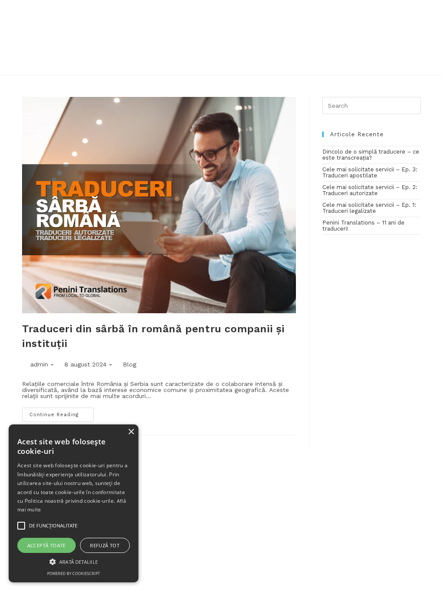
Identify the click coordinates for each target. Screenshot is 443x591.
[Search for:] (371, 105)
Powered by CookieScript (73, 573)
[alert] (73, 503)
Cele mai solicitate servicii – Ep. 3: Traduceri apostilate (369, 172)
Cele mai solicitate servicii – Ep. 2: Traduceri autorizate (369, 190)
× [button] (131, 432)
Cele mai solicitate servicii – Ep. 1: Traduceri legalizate (369, 208)
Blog (129, 364)
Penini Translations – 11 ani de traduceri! (363, 225)
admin (39, 364)
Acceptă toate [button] (46, 545)
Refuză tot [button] (104, 545)
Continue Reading (54, 415)
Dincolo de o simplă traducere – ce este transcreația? (370, 154)
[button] (73, 561)
